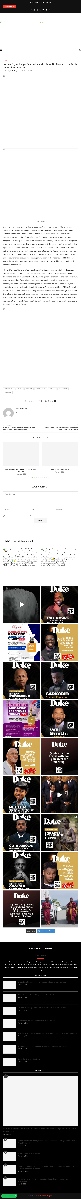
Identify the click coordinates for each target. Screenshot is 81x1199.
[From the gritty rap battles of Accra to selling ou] (59, 680)
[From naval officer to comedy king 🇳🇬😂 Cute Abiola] (21, 832)
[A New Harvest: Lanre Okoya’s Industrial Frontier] (9, 998)
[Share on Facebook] (43, 401)
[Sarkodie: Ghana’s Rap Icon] (9, 1062)
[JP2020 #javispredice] (59, 908)
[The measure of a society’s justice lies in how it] (21, 680)
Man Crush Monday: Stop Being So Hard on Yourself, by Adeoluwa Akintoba (47, 1033)
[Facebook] (31, 10)
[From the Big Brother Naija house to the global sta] (21, 870)
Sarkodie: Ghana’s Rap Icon (29, 1059)
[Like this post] (41, 401)
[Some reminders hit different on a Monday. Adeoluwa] (59, 642)
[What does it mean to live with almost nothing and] (59, 832)
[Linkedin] (40, 10)
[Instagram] (37, 10)
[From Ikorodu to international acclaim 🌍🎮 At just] (21, 794)
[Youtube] (43, 10)
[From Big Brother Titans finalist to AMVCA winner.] (21, 566)
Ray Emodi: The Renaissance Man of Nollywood (36, 1021)
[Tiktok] (49, 10)
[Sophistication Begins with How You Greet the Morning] (21, 454)
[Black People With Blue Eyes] (9, 1156)
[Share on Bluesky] (52, 401)
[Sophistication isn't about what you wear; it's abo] (59, 756)
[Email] (46, 10)
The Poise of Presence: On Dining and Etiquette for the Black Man (43, 982)
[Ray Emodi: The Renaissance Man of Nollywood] (9, 1023)
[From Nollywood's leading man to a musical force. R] (59, 604)
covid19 (19, 389)
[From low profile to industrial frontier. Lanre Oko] (59, 566)
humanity (52, 389)
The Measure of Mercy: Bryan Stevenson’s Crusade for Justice (42, 1046)
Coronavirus (9, 389)
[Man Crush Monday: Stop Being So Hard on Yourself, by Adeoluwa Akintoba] (9, 1036)
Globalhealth (40, 389)
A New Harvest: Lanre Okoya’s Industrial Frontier (37, 995)
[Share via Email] (55, 401)
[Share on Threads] (50, 401)
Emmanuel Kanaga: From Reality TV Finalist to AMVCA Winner (42, 1008)
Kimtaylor (8, 392)
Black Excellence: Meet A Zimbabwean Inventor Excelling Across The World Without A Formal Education (47, 1167)
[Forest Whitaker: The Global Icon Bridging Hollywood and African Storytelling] (9, 1182)
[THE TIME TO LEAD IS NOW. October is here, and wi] (21, 718)
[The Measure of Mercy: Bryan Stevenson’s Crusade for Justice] (9, 1049)
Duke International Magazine (44, 1196)
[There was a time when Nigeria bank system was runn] (59, 794)
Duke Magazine (15, 71)
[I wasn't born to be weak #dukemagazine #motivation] (21, 604)
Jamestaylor (63, 389)
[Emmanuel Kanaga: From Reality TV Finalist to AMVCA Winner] (9, 1011)
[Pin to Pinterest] (48, 401)
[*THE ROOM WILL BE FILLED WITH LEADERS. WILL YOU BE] (21, 642)
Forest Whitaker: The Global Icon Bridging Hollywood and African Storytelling (43, 1180)
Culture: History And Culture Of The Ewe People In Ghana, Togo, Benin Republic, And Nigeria (40, 1129)
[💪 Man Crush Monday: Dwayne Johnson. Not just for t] (21, 756)
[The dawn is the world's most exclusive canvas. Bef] (21, 908)
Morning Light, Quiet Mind (60, 469)
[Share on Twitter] (46, 401)
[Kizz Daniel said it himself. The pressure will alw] (59, 870)
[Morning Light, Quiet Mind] (60, 454)
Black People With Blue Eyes (29, 1153)
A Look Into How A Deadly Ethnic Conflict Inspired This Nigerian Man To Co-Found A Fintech (47, 1142)
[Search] (80, 50)
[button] (18, 6)
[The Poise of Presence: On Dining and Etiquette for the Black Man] (9, 985)
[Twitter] (34, 10)
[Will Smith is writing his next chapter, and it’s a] (59, 718)
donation (29, 389)
